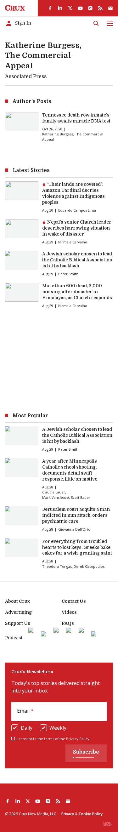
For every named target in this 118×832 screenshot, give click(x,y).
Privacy (67, 814)
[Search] (96, 23)
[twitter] (70, 8)
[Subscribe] (110, 8)
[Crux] (15, 8)
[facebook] (50, 8)
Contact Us (74, 601)
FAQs (68, 623)
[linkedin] (60, 8)
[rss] (100, 8)
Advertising (18, 612)
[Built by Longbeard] (108, 824)
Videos (69, 612)
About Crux (17, 601)
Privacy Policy (77, 738)
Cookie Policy (91, 814)
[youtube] (80, 8)
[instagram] (90, 8)
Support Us (17, 623)
